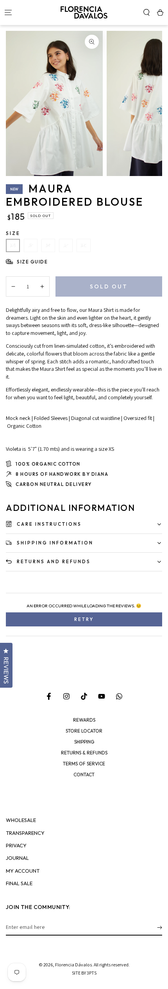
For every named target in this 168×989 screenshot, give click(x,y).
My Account (22, 870)
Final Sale (19, 883)
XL (83, 245)
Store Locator (84, 731)
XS (13, 245)
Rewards (84, 720)
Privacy (16, 845)
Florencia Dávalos (73, 965)
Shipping (84, 742)
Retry (84, 619)
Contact (84, 774)
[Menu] (8, 12)
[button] (146, 12)
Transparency (25, 833)
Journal (17, 858)
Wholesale (21, 820)
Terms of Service (84, 763)
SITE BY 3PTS (84, 973)
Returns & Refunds (84, 753)
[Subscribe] (159, 927)
